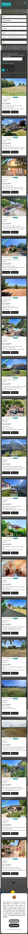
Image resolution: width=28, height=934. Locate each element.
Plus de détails (6, 111)
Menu (25, 3)
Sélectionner (15, 111)
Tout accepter (14, 925)
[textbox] (16, 37)
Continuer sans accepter (14, 929)
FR (18, 3)
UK (20, 3)
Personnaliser (14, 921)
